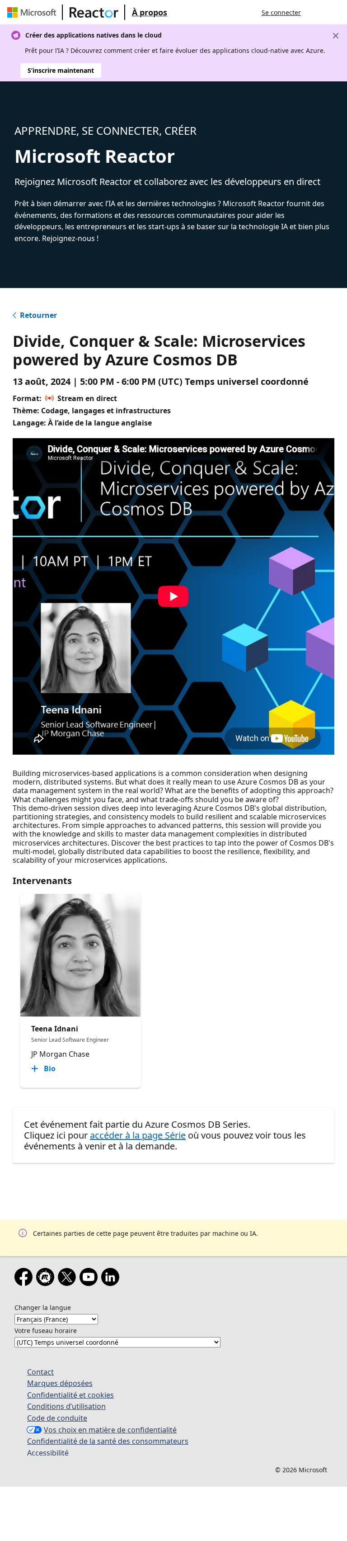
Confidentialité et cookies (70, 1395)
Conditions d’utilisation (66, 1406)
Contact (40, 1372)
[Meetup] (47, 1279)
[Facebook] (25, 1279)
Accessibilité (48, 1453)
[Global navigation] (317, 12)
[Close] (335, 35)
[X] (69, 1279)
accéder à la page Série (138, 1135)
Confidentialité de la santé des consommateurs (107, 1441)
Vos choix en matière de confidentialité (110, 1430)
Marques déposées (60, 1383)
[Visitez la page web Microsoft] (33, 12)
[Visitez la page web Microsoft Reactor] (94, 12)
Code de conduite (57, 1418)
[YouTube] (90, 1279)
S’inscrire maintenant (61, 70)
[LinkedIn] (112, 1279)
